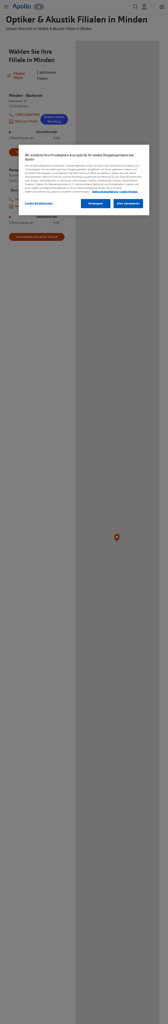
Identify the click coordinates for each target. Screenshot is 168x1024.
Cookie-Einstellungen (39, 203)
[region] (84, 180)
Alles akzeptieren (128, 203)
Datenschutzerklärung (105, 191)
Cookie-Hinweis (128, 191)
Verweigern (95, 203)
